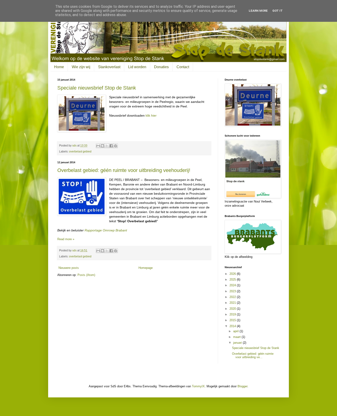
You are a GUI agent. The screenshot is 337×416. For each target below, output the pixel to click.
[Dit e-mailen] (98, 145)
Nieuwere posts (68, 268)
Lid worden (137, 67)
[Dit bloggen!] (102, 145)
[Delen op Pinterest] (115, 145)
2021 (233, 302)
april (236, 331)
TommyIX (198, 386)
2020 (233, 308)
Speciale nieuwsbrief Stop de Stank (96, 88)
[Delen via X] (107, 145)
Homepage (145, 268)
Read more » (65, 239)
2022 (233, 297)
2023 (233, 291)
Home (59, 67)
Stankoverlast (109, 67)
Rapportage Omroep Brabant (106, 230)
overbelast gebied (80, 151)
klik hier (151, 115)
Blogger (242, 386)
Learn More (258, 10)
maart (237, 337)
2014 (233, 326)
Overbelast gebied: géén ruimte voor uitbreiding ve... (252, 355)
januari (238, 342)
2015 (233, 320)
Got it (277, 10)
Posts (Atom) (86, 275)
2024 (233, 285)
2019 (233, 314)
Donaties (161, 67)
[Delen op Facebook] (111, 145)
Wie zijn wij (81, 67)
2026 (233, 273)
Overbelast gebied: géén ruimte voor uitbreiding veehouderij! (123, 170)
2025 (233, 279)
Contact (183, 67)
